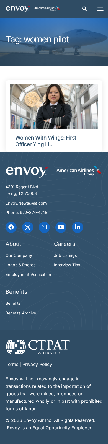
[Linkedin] (77, 227)
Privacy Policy (37, 364)
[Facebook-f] (11, 227)
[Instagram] (44, 227)
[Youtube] (60, 227)
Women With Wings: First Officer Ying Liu (45, 141)
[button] (85, 9)
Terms (12, 364)
